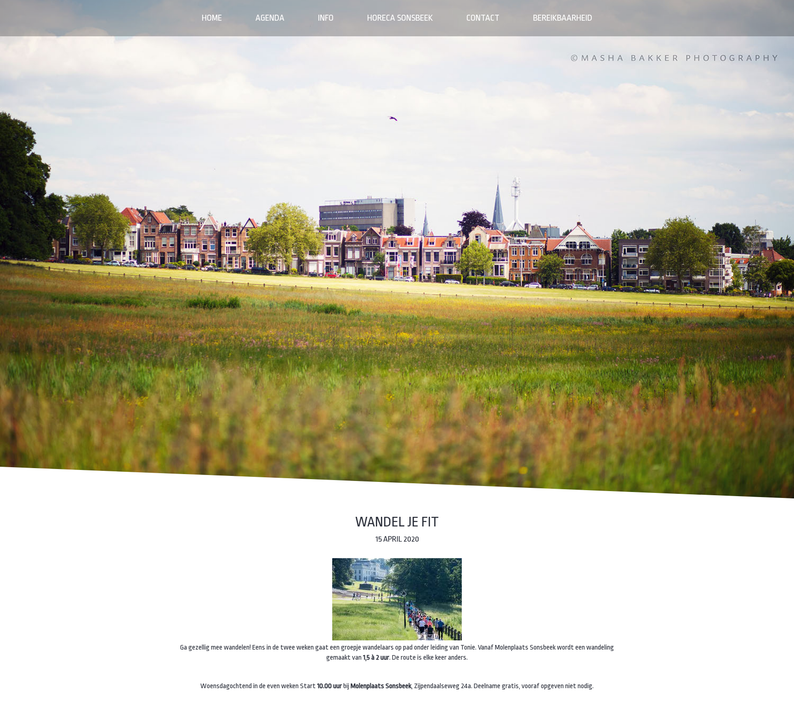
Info (326, 18)
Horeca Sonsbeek (400, 18)
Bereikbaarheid (562, 18)
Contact (482, 18)
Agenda (269, 18)
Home (212, 18)
